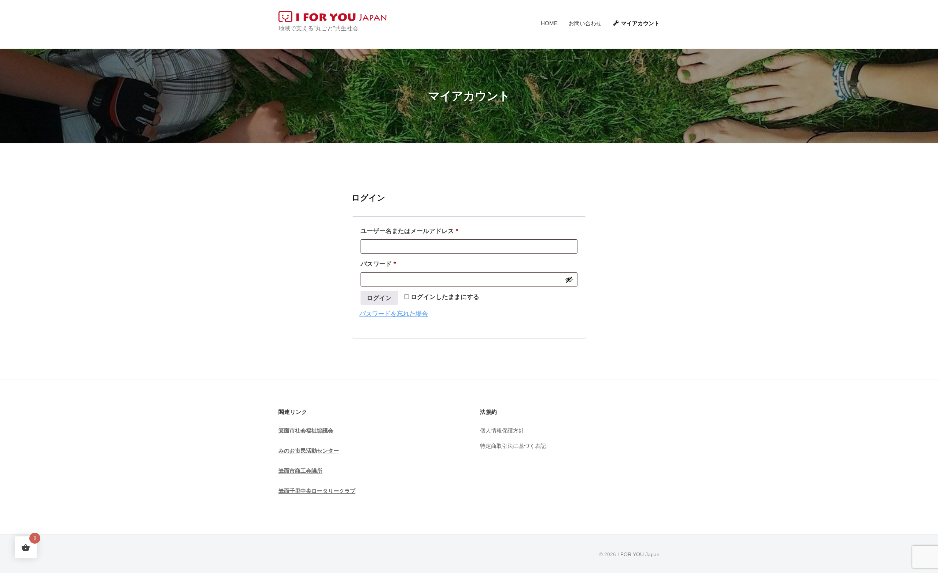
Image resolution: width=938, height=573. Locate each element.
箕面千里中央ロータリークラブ (316, 491)
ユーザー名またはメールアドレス (412, 232)
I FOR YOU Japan (638, 554)
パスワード (381, 265)
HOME (549, 23)
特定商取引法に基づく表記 (513, 446)
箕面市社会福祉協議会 (305, 430)
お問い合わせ (585, 23)
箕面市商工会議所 (300, 471)
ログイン (379, 298)
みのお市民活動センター (308, 450)
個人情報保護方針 (502, 430)
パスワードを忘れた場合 (393, 313)
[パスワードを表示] (569, 280)
